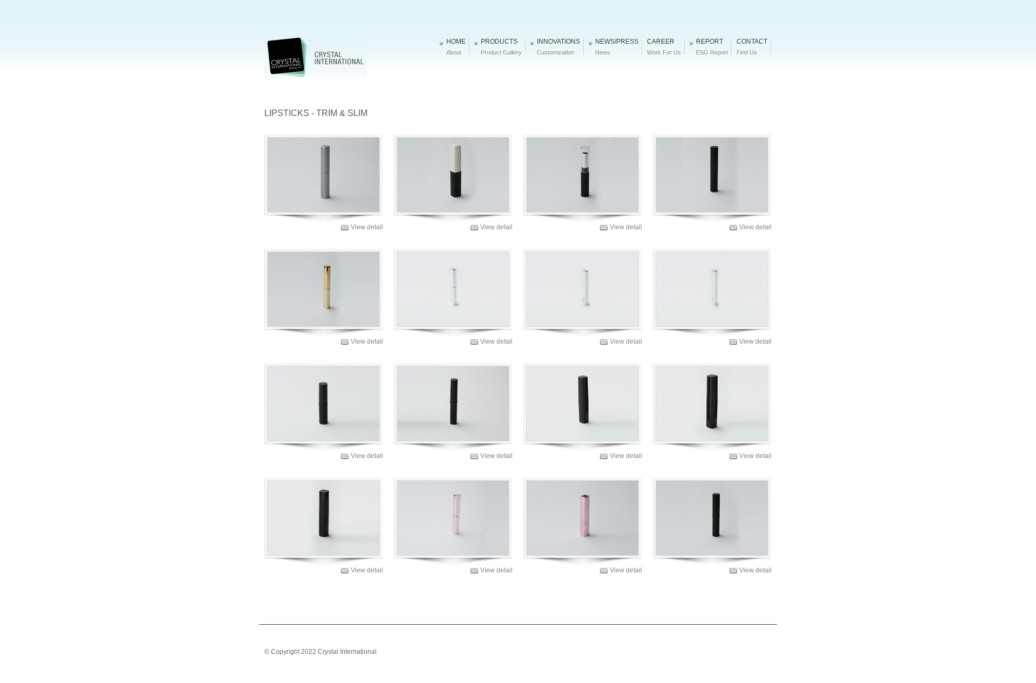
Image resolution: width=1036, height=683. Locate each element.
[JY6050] (323, 403)
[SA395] (323, 289)
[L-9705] (323, 175)
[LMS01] (712, 289)
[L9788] (453, 175)
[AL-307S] (453, 289)
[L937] (453, 518)
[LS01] (712, 175)
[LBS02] (712, 518)
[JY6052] (323, 518)
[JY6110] (453, 403)
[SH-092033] (582, 289)
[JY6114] (582, 403)
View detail (367, 227)
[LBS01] (712, 403)
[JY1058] (582, 518)
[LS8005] (582, 175)
